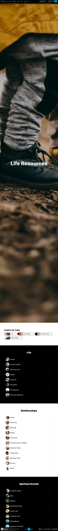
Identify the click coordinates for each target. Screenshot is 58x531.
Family (12, 417)
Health (12, 374)
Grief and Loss (15, 369)
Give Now (51, 1)
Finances (13, 380)
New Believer (14, 521)
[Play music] (29, 529)
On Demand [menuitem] (25, 1)
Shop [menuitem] (18, 1)
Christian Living (15, 491)
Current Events (15, 364)
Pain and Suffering (16, 395)
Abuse (12, 468)
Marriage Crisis (15, 458)
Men (11, 496)
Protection (13, 385)
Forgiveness (14, 453)
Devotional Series (16, 506)
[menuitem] (6, 1)
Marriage (13, 427)
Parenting (13, 422)
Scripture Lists (15, 516)
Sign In (56, 1)
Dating (12, 433)
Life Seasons (14, 390)
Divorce (12, 463)
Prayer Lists (14, 511)
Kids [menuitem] (29, 1)
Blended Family (15, 448)
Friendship (13, 438)
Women (12, 501)
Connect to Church (16, 526)
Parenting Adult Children (18, 443)
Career (12, 359)
